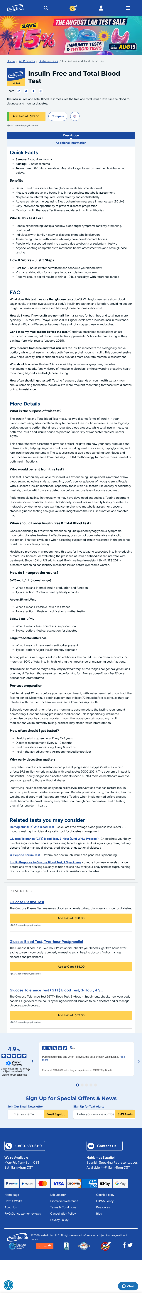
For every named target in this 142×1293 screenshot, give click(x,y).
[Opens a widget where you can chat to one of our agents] (128, 1286)
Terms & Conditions (63, 1207)
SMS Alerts (125, 1114)
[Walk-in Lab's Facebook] (124, 1246)
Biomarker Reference (64, 1201)
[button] (8, 1285)
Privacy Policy (59, 1220)
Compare (58, 116)
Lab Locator (58, 1194)
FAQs (8, 1213)
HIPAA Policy (105, 1201)
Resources (103, 1207)
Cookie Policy (105, 1194)
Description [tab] (71, 135)
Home (11, 61)
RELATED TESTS (21, 891)
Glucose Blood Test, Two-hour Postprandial (46, 941)
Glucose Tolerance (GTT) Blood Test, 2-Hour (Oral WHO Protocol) (54, 838)
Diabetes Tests (48, 61)
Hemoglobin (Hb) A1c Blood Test (32, 827)
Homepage (11, 1194)
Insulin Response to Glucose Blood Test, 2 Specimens (45, 862)
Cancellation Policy (63, 1213)
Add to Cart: (26, 116)
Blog (99, 1213)
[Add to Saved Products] (75, 116)
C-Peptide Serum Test (25, 855)
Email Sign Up (56, 1114)
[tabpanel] (71, 513)
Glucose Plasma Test (27, 902)
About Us (10, 1207)
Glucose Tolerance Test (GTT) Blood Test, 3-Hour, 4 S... (56, 990)
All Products (27, 61)
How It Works (13, 1201)
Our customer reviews (26, 1213)
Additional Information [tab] (71, 143)
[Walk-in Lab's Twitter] (130, 1246)
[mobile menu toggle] (128, 7)
